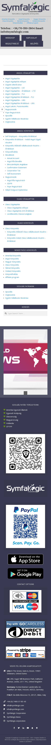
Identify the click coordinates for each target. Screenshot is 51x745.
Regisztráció (12, 43)
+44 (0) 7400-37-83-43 (16, 701)
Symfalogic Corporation (16, 713)
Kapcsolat (31, 38)
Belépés (34, 43)
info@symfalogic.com (15, 705)
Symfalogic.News (14, 717)
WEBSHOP (10, 38)
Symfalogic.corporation (16, 721)
